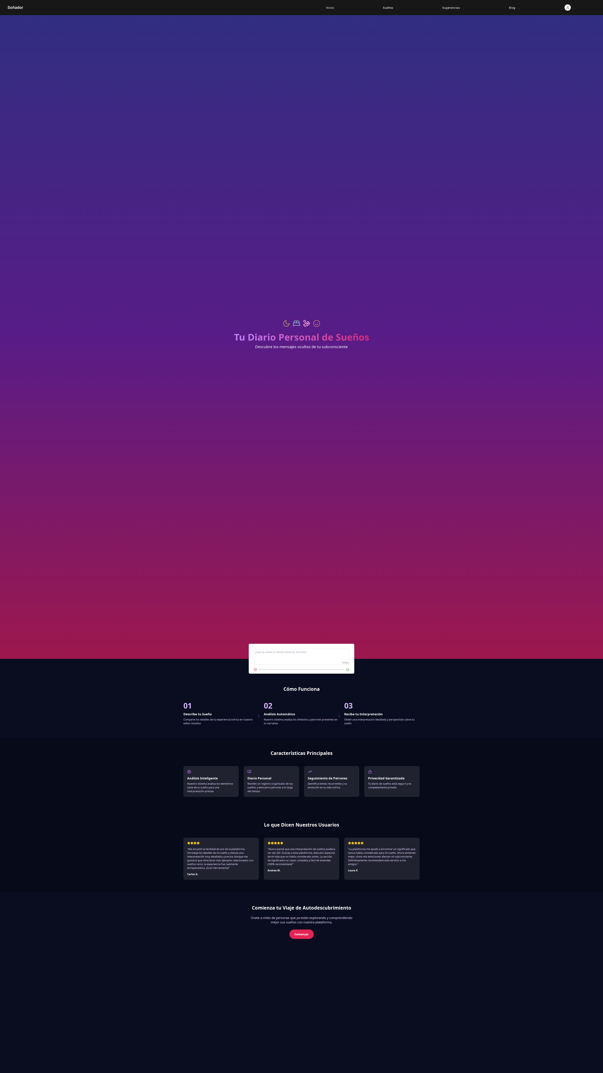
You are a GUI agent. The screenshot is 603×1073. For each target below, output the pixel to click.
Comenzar (301, 934)
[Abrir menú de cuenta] (568, 7)
